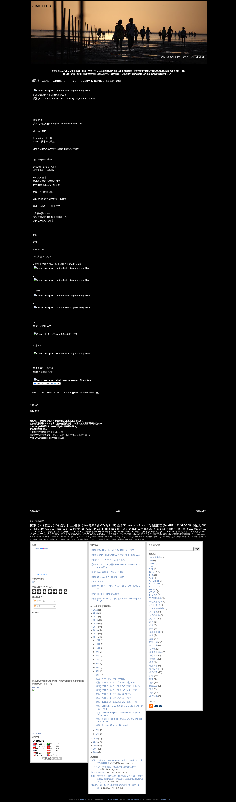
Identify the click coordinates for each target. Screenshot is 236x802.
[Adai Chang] (41, 731)
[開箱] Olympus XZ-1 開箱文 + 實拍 (107, 577)
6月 (97, 663)
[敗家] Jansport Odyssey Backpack (112, 725)
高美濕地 (194, 532)
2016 (95, 620)
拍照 (178, 532)
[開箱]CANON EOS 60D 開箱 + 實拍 (108, 559)
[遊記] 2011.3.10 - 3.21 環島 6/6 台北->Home (116, 682)
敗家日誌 (84, 392)
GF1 (165, 532)
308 (118, 531)
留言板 (106, 539)
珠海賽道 (164, 534)
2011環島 (193, 529)
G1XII (74, 537)
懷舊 (35, 539)
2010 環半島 (107, 531)
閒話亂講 (186, 534)
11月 (98, 644)
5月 (97, 667)
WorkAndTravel (137, 525)
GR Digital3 (38, 531)
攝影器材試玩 (91, 531)
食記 (48, 525)
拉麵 (33, 525)
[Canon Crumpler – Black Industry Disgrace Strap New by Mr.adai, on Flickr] (62, 380)
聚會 (139, 539)
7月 (97, 659)
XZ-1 (49, 534)
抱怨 (138, 534)
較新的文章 (35, 511)
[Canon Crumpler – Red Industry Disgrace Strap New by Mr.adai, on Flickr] (61, 90)
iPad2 (157, 537)
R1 (123, 537)
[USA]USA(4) (97, 581)
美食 (108, 525)
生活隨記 (175, 534)
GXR (48, 528)
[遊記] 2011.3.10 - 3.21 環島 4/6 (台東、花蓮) (116, 690)
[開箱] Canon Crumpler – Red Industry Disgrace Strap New (77, 80)
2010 (95, 739)
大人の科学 (192, 537)
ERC (67, 537)
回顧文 (130, 534)
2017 (95, 617)
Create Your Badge (39, 733)
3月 (97, 675)
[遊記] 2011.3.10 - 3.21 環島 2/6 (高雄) (113, 698)
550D (203, 529)
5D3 (89, 534)
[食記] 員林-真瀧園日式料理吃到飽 (107, 572)
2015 (95, 623)
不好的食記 (166, 537)
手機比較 (54, 539)
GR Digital (76, 531)
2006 (95, 752)
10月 (98, 648)
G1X (96, 534)
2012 (95, 634)
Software (136, 537)
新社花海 (70, 539)
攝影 (59, 528)
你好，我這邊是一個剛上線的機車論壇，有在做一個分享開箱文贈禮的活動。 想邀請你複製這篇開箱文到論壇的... (117, 779)
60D (34, 534)
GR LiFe (34, 528)
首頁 (118, 511)
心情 (183, 529)
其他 (122, 534)
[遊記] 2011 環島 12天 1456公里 (110, 678)
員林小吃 (173, 529)
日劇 (77, 539)
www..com (41, 548)
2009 (95, 742)
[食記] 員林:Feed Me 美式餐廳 (105, 594)
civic (103, 534)
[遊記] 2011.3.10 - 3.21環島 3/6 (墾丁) (113, 694)
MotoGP (108, 537)
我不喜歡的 (44, 539)
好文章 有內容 (97, 772)
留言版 (185, 57)
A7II (46, 537)
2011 (95, 637)
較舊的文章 (201, 511)
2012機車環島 (199, 534)
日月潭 (146, 534)
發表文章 (40, 601)
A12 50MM (74, 528)
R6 (171, 532)
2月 (97, 730)
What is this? (42, 575)
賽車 (185, 532)
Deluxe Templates (134, 799)
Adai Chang (36, 687)
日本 (65, 534)
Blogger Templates (111, 799)
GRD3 (183, 525)
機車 (155, 534)
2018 (95, 613)
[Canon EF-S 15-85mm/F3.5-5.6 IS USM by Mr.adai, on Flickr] (55, 334)
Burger (118, 529)
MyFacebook (198, 57)
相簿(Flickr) (173, 57)
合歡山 (57, 534)
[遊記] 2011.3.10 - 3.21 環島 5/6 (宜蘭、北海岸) (118, 686)
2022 (95, 610)
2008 (95, 745)
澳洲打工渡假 (70, 525)
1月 (97, 734)
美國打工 (157, 525)
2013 (95, 630)
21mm (81, 534)
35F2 (204, 532)
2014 (95, 627)
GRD (171, 525)
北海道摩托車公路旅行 (57, 531)
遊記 (119, 525)
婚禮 (200, 537)
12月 (98, 640)
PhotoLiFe (105, 529)
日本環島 (85, 539)
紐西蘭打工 (131, 539)
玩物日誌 (155, 531)
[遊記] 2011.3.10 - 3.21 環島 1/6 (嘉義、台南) (116, 702)
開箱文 (92, 392)
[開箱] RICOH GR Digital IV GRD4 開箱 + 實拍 (112, 550)
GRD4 (129, 529)
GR (80, 537)
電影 (73, 534)
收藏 (62, 539)
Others (116, 537)
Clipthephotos (165, 799)
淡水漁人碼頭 (96, 539)
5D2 (138, 529)
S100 (129, 537)
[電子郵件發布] (97, 392)
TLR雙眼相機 (147, 537)
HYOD (87, 537)
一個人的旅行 (141, 531)
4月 (97, 671)
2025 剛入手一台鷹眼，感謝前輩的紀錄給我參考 (113, 766)
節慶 (113, 539)
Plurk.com (68, 677)
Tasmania (160, 529)
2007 (95, 749)
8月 (97, 655)
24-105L (33, 537)
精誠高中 (121, 539)
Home (162, 57)
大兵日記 (148, 529)
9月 (97, 652)
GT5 (41, 534)
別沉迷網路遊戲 (179, 537)
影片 (151, 622)
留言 (38, 606)
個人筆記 (112, 534)
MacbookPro (97, 537)
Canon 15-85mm (57, 537)
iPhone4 (127, 531)
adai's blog (41, 6)
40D (40, 537)
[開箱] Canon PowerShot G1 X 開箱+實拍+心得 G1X (115, 555)
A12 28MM (91, 529)
